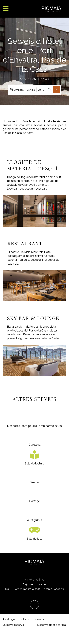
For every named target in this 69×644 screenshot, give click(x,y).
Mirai (63, 624)
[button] (56, 89)
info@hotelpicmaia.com (34, 584)
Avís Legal (9, 619)
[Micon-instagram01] (34, 604)
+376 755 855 (34, 579)
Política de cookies (32, 619)
